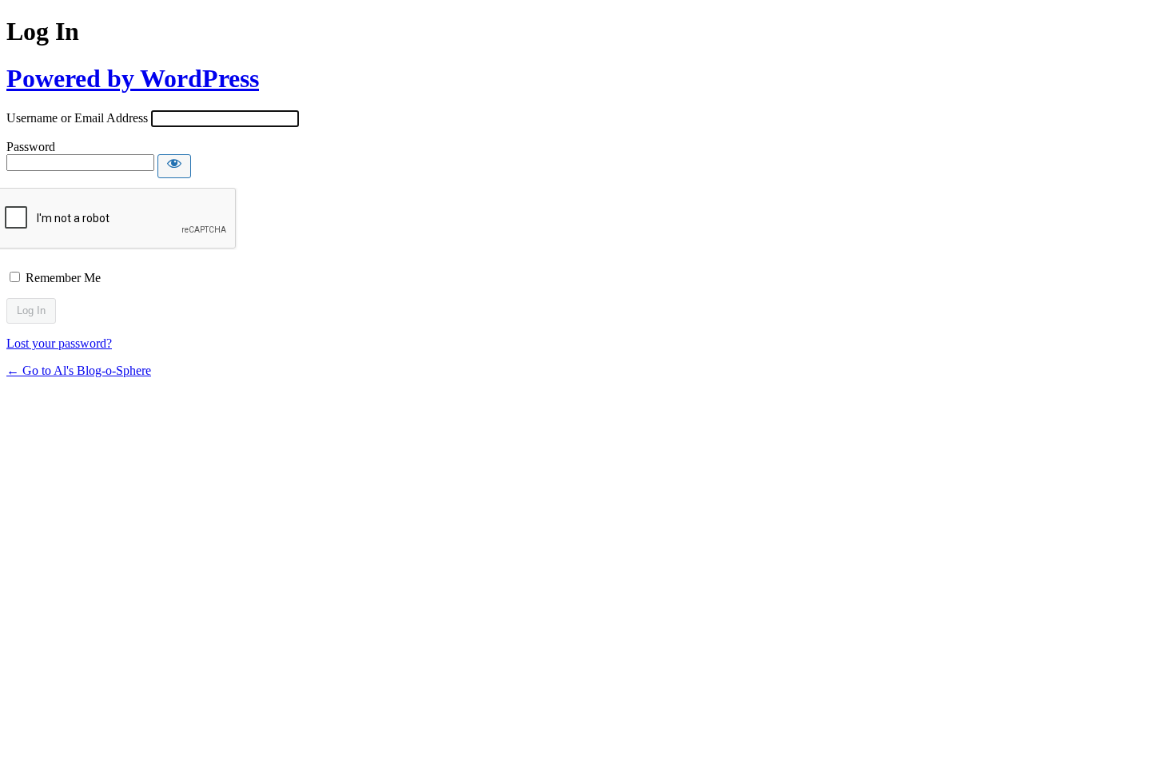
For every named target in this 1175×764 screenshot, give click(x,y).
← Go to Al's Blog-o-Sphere (78, 370)
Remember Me (63, 278)
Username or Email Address (77, 118)
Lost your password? (59, 343)
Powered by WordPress (132, 78)
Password (30, 146)
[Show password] (174, 166)
